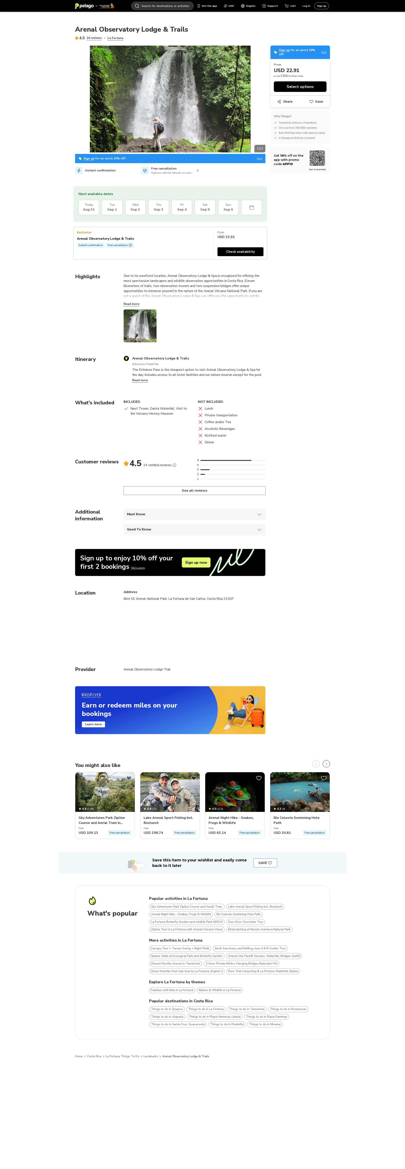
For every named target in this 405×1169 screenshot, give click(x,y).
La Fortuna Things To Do (122, 1056)
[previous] (316, 763)
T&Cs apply (138, 568)
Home (79, 1056)
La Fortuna (115, 38)
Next (268, 100)
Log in (306, 6)
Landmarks (150, 1056)
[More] (174, 465)
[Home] (94, 6)
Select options (300, 86)
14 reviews (94, 38)
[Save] (129, 778)
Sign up (321, 6)
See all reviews (194, 490)
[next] (326, 763)
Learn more (93, 724)
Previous (72, 100)
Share (288, 101)
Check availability (240, 251)
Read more (131, 304)
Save (319, 101)
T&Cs (259, 158)
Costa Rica (94, 1056)
